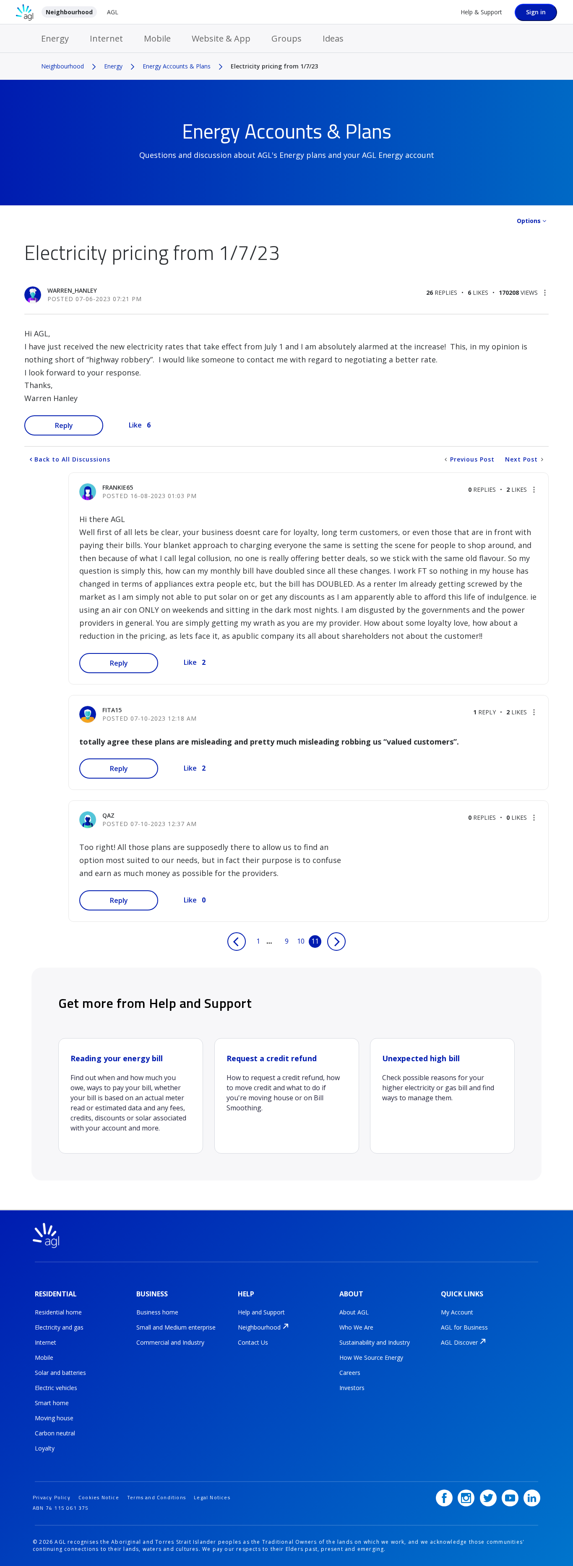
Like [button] (135, 425)
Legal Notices (212, 1497)
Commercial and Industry (170, 1342)
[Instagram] (466, 1498)
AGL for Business (464, 1327)
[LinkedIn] (532, 1498)
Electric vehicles (56, 1388)
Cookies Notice (98, 1497)
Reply (64, 425)
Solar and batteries (60, 1373)
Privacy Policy (51, 1497)
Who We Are (356, 1327)
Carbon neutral (55, 1433)
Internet (106, 38)
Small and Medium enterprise (176, 1327)
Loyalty (45, 1448)
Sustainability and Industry (374, 1342)
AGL (112, 12)
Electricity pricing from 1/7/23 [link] (274, 66)
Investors (352, 1388)
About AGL (354, 1312)
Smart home (52, 1403)
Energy (55, 38)
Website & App (221, 38)
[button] (545, 292)
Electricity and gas (59, 1327)
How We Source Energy (371, 1357)
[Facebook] (444, 1498)
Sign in (536, 12)
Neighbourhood (69, 12)
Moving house (54, 1418)
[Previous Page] (236, 941)
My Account (457, 1312)
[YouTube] (510, 1498)
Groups (286, 38)
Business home (157, 1312)
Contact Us (253, 1342)
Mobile (157, 38)
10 (301, 941)
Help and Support (261, 1312)
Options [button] (529, 221)
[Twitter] (488, 1498)
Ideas (333, 38)
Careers (349, 1373)
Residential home (58, 1312)
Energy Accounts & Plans (177, 66)
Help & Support (481, 12)
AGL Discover (459, 1342)
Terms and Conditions (156, 1497)
